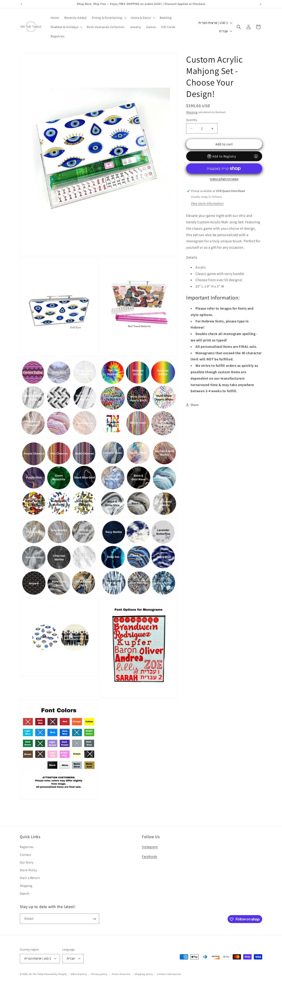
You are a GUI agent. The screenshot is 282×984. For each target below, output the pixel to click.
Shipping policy (144, 973)
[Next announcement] (260, 4)
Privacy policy (99, 973)
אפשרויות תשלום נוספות (224, 179)
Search (25, 893)
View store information (207, 203)
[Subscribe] (94, 919)
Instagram (150, 846)
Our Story (26, 862)
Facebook (149, 856)
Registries (27, 847)
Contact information (169, 973)
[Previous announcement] (21, 4)
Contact (25, 855)
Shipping (191, 112)
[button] (108, 17)
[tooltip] (256, 156)
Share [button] (195, 405)
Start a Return (30, 878)
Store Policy (28, 870)
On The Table (36, 973)
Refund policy (79, 973)
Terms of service (121, 973)
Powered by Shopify (55, 973)
